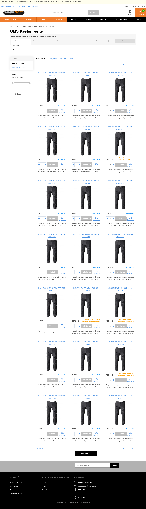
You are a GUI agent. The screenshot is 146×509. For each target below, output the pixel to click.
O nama (44, 482)
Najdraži (63, 59)
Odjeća (17, 26)
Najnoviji (72, 59)
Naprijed (130, 65)
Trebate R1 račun (33, 6)
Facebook (81, 498)
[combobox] (21, 41)
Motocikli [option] (16, 45)
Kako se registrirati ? (7, 6)
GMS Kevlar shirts (18, 68)
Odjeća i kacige (26, 26)
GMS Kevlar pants (18, 63)
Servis (44, 486)
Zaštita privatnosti (16, 494)
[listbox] (21, 47)
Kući (11, 26)
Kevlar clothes (38, 26)
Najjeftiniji (54, 59)
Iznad (39, 448)
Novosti (44, 490)
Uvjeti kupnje (21, 6)
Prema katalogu (41, 59)
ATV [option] (14, 49)
